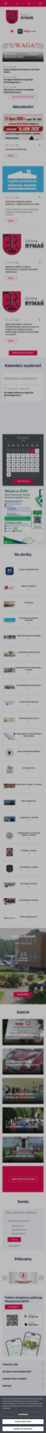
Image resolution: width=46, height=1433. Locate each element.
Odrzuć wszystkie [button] (23, 1421)
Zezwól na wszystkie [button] (23, 1429)
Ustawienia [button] (23, 1414)
